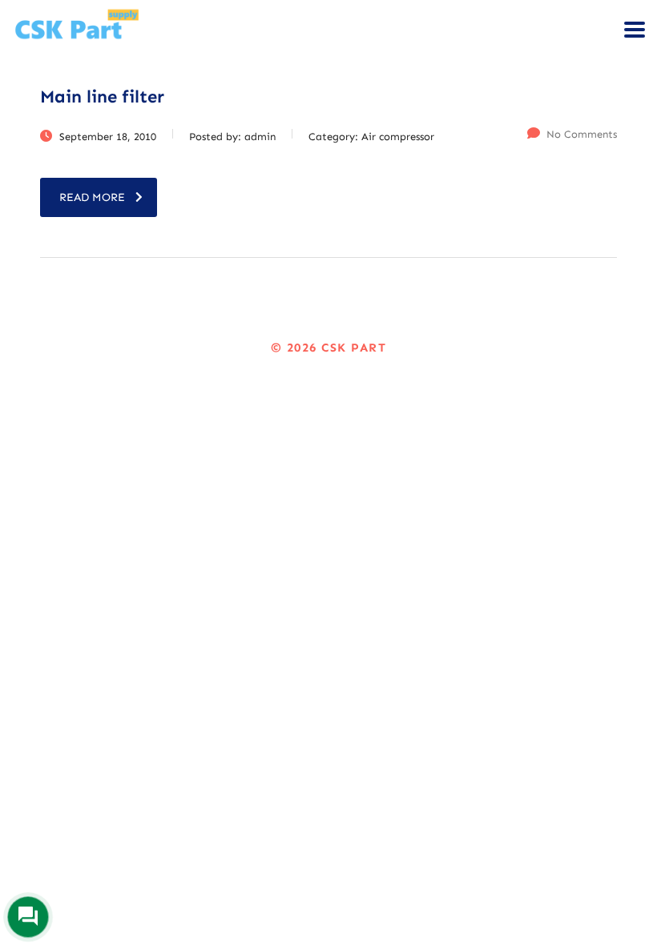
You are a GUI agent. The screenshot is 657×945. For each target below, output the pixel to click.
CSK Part (353, 347)
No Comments (581, 134)
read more (92, 197)
